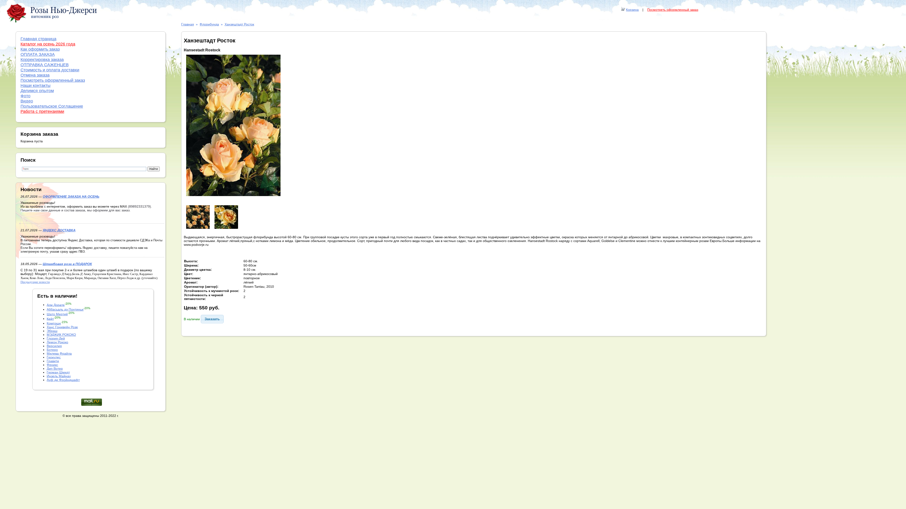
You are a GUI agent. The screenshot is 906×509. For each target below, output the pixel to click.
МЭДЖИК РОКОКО (61, 335)
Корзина (632, 10)
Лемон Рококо (57, 342)
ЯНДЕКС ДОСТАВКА (59, 230)
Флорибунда (209, 24)
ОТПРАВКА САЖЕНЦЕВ (45, 64)
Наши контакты (35, 85)
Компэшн (54, 323)
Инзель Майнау (59, 376)
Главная (187, 24)
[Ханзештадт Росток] (233, 197)
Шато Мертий (57, 314)
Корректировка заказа (42, 59)
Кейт (50, 318)
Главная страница (38, 39)
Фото (25, 96)
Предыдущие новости (35, 282)
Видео (27, 101)
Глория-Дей (56, 338)
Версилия (54, 346)
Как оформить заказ (40, 49)
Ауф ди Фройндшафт (63, 380)
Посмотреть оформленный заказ (672, 10)
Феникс (52, 365)
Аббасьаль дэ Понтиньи (65, 309)
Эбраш (52, 331)
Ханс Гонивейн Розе (62, 327)
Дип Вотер (55, 368)
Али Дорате (56, 305)
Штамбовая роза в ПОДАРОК (67, 264)
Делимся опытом (37, 90)
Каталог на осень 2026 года (48, 44)
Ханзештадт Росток (239, 24)
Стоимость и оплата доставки (50, 70)
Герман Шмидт (58, 372)
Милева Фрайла (59, 353)
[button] (212, 319)
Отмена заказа (35, 75)
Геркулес (54, 357)
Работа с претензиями (42, 111)
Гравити (53, 361)
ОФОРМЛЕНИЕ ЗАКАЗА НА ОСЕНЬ (71, 196)
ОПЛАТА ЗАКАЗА (38, 54)
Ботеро (52, 350)
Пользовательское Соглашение (52, 106)
